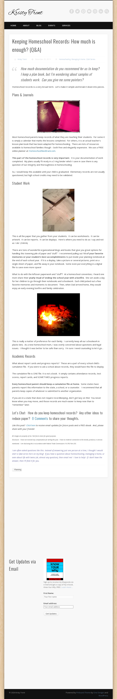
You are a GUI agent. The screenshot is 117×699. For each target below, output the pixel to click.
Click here (30, 425)
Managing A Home (78, 59)
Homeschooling (65, 59)
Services (66, 25)
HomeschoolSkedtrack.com (42, 150)
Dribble (95, 11)
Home (13, 25)
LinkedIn (101, 11)
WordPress (103, 695)
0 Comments (40, 418)
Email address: (50, 603)
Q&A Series (90, 59)
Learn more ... (67, 587)
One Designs (98, 692)
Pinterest (83, 11)
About (26, 25)
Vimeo (89, 11)
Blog (38, 25)
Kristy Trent (22, 59)
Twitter (77, 11)
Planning (17, 469)
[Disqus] (58, 518)
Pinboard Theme (83, 692)
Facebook (71, 11)
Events (51, 25)
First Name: (49, 593)
